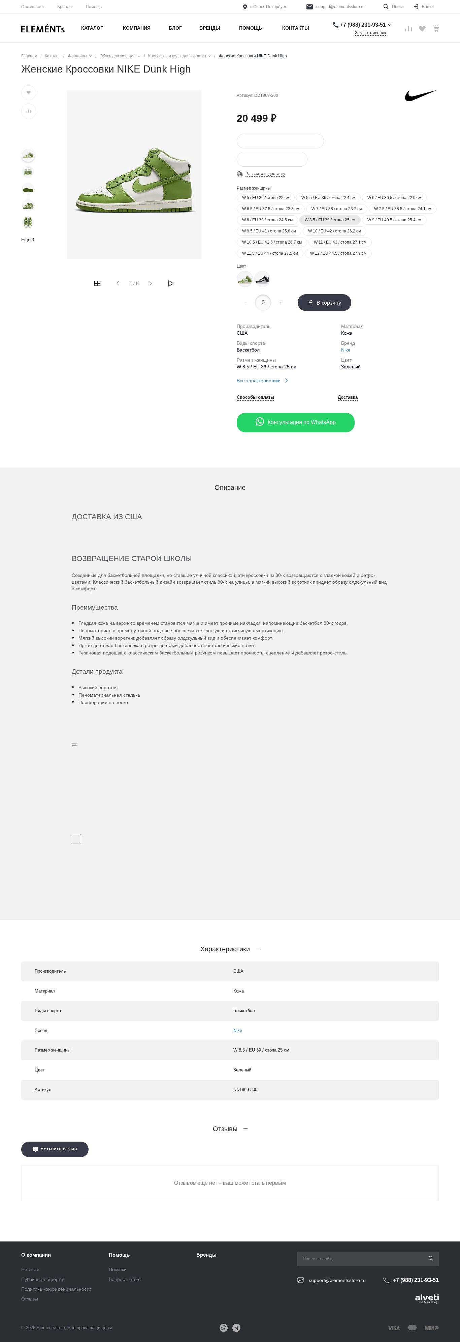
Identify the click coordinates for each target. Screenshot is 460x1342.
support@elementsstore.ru (340, 6)
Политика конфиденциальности (56, 1289)
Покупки (118, 1269)
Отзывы (29, 1299)
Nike (346, 350)
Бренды (64, 6)
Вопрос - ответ (125, 1279)
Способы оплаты (255, 397)
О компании (32, 6)
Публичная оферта (42, 1279)
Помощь (94, 6)
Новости (30, 1269)
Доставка (348, 397)
